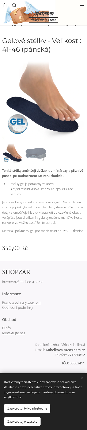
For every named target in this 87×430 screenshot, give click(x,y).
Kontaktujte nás (13, 333)
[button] (14, 5)
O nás (6, 328)
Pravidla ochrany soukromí (21, 302)
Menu (81, 5)
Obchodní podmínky (17, 307)
